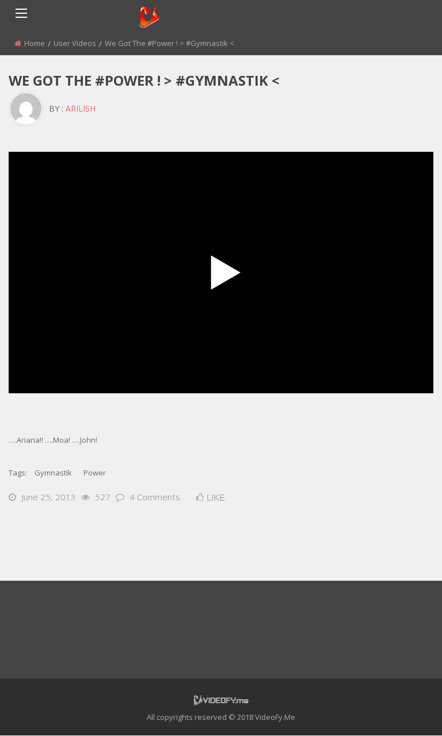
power (94, 472)
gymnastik (53, 472)
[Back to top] (404, 710)
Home (34, 43)
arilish (81, 108)
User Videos (75, 43)
